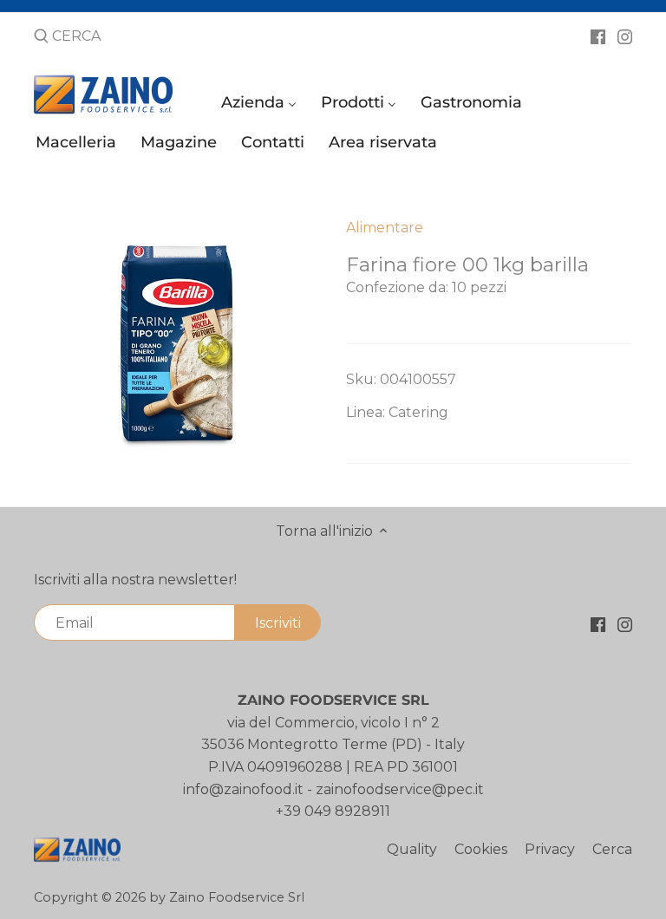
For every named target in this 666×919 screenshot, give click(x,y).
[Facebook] (598, 35)
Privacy (550, 849)
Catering (418, 412)
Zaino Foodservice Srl (236, 897)
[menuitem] (261, 106)
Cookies (480, 849)
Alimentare (384, 227)
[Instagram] (624, 35)
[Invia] (41, 37)
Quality (412, 849)
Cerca (612, 849)
